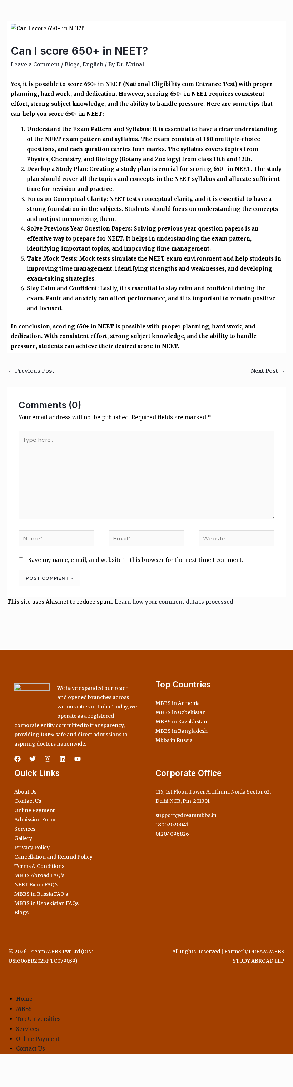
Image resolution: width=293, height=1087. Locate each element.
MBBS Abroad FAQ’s (39, 875)
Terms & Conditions (39, 866)
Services (24, 829)
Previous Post (31, 370)
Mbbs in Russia (174, 740)
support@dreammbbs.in (186, 815)
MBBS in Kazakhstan (181, 721)
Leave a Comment (35, 64)
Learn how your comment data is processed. (175, 601)
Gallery (23, 838)
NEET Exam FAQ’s (36, 884)
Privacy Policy (32, 847)
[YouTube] (77, 759)
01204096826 (172, 834)
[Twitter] (32, 759)
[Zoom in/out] (7, 1068)
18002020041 (171, 824)
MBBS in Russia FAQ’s (41, 894)
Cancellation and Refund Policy (53, 857)
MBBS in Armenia (177, 703)
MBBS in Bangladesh (181, 731)
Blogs (72, 64)
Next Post (268, 370)
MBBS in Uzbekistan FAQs (46, 903)
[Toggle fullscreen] (23, 1068)
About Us (25, 792)
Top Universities (38, 1019)
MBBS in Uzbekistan (180, 712)
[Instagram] (47, 759)
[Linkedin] (62, 759)
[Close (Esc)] (54, 1068)
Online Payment (34, 810)
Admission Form (34, 819)
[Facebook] (17, 759)
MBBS (24, 1009)
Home (24, 998)
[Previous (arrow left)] (7, 1081)
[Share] (38, 1068)
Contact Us (27, 801)
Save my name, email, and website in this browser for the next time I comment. (135, 560)
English (93, 64)
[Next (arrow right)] (23, 1081)
